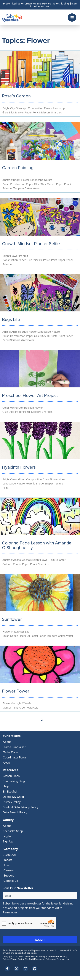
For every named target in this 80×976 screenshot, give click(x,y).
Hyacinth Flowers (19, 467)
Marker (19, 112)
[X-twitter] (16, 968)
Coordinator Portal (14, 757)
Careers (9, 870)
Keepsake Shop (13, 831)
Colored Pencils (11, 564)
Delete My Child (13, 796)
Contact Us (11, 880)
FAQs (6, 762)
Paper (28, 112)
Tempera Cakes (22, 188)
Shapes (49, 483)
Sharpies (56, 112)
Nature (48, 180)
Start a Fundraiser (14, 747)
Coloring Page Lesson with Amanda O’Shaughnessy (36, 545)
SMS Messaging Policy (40, 959)
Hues (62, 479)
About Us (10, 854)
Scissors (45, 112)
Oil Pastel (44, 260)
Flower (48, 108)
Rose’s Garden (16, 96)
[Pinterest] (34, 968)
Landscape (59, 108)
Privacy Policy (12, 802)
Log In (7, 836)
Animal (6, 332)
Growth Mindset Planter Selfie (31, 243)
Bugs (25, 332)
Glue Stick (8, 112)
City (12, 108)
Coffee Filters (18, 636)
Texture (58, 483)
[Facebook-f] (7, 968)
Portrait (23, 256)
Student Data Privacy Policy (20, 807)
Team (7, 865)
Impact (8, 860)
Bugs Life (11, 319)
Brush (5, 184)
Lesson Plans (11, 776)
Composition (35, 108)
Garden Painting (17, 167)
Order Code (10, 752)
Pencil (36, 112)
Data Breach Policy (15, 812)
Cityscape (21, 108)
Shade (40, 483)
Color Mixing (10, 408)
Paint (54, 260)
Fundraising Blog (14, 781)
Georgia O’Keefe (21, 703)
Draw (45, 479)
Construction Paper (21, 184)
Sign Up (8, 841)
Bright (5, 108)
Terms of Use (63, 959)
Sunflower (12, 619)
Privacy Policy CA (19, 959)
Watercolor (27, 340)
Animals (16, 332)
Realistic (30, 483)
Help (6, 786)
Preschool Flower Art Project (30, 395)
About (7, 742)
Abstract (7, 180)
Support (9, 875)
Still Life (24, 631)
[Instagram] (25, 968)
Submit (40, 940)
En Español (10, 791)
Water (36, 188)
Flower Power (15, 691)
